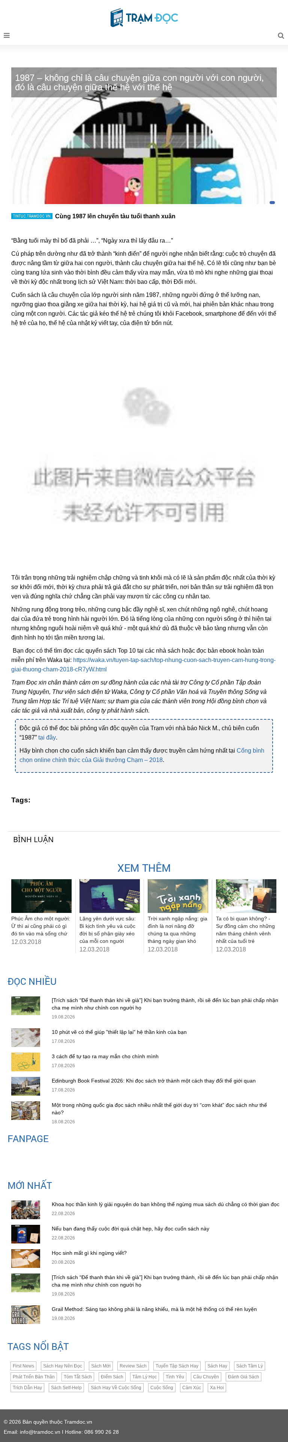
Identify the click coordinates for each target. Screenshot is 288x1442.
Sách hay (217, 1366)
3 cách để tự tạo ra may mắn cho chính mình (105, 1056)
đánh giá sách (243, 1376)
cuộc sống (161, 1387)
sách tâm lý (249, 1366)
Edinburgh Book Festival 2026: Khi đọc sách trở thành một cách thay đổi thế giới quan (154, 1081)
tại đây (47, 737)
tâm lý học (144, 1376)
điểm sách (112, 1376)
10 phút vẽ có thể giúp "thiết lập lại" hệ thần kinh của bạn (119, 1032)
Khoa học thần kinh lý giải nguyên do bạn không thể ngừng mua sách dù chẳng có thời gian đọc (165, 1204)
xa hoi (217, 1387)
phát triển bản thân (34, 1376)
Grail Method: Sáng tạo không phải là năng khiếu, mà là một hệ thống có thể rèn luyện (154, 1309)
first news (23, 1366)
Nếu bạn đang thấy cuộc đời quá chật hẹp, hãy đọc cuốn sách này (131, 1229)
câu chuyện (206, 1376)
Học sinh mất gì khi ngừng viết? (89, 1253)
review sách (133, 1366)
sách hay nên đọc (62, 1366)
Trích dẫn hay (27, 1387)
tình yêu (175, 1376)
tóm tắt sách (78, 1376)
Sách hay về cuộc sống (116, 1387)
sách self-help (66, 1387)
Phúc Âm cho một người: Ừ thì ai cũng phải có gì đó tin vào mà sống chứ (40, 926)
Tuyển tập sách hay (177, 1366)
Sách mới (101, 1366)
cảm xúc (191, 1387)
